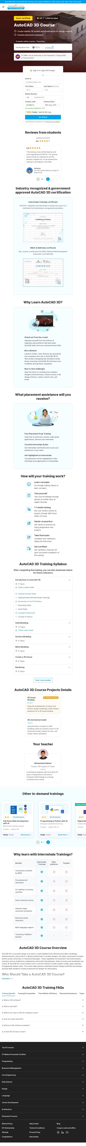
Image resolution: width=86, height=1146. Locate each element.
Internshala (33, 1137)
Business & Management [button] (11, 1068)
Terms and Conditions (53, 122)
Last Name (51, 86)
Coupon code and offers (66, 1128)
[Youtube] (67, 1132)
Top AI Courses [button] (8, 1047)
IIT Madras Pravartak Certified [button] (14, 1054)
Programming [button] (7, 1061)
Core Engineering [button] (9, 1075)
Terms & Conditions (37, 1128)
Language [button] (6, 1096)
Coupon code (30, 102)
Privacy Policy (34, 1132)
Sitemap (5, 1132)
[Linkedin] (62, 1132)
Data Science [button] (7, 1082)
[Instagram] (58, 1132)
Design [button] (4, 1089)
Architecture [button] (7, 1109)
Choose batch (49, 102)
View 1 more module (43, 680)
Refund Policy (7, 1124)
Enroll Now (43, 117)
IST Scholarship (8, 1128)
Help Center (34, 1124)
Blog (58, 1124)
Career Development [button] (10, 1102)
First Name (29, 86)
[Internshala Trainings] (16, 6)
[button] (3, 7)
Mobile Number (31, 94)
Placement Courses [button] (9, 1116)
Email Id (28, 79)
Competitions (7, 1137)
